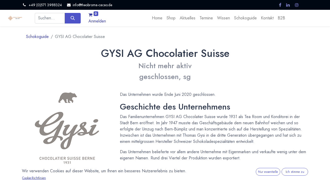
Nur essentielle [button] (268, 171)
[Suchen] (72, 18)
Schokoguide (37, 37)
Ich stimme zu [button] (295, 171)
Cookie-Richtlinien (34, 178)
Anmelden (97, 21)
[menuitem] (157, 18)
